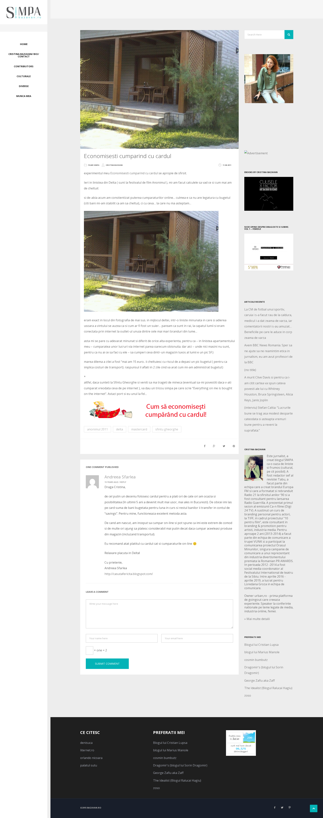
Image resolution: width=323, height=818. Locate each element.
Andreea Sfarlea (120, 477)
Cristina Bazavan (114, 165)
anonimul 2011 (97, 429)
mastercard (139, 429)
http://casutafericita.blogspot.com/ (128, 574)
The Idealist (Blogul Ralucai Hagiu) (268, 688)
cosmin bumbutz (256, 660)
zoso (247, 695)
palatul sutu (88, 765)
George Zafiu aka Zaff (259, 680)
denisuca (86, 743)
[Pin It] (234, 446)
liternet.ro (87, 750)
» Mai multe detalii (257, 619)
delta (119, 429)
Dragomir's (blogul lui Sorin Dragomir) (180, 765)
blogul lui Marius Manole (261, 652)
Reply (123, 482)
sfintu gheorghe (166, 429)
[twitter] (282, 807)
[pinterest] (289, 807)
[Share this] (204, 446)
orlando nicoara (91, 758)
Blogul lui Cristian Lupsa (261, 645)
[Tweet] (224, 446)
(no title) (250, 370)
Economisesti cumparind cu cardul (134, 173)
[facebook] (274, 807)
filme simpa (93, 165)
